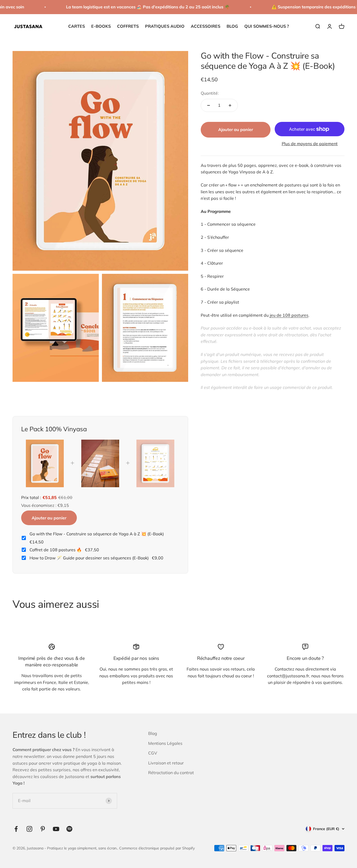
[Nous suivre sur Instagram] (29, 828)
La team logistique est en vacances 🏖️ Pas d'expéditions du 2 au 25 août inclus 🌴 (142, 6)
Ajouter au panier (49, 517)
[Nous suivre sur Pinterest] (42, 828)
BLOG (232, 26)
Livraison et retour (166, 762)
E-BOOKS (101, 26)
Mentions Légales (165, 743)
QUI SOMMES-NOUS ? (266, 26)
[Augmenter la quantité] (230, 105)
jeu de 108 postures (289, 314)
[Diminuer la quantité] (208, 105)
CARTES (76, 26)
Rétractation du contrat (171, 772)
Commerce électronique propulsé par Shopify (157, 848)
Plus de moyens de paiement (310, 143)
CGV (152, 753)
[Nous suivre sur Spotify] (69, 828)
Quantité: (210, 93)
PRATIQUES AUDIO (165, 26)
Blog (152, 733)
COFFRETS (128, 26)
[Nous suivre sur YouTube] (56, 828)
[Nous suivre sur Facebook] (16, 828)
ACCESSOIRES (205, 26)
